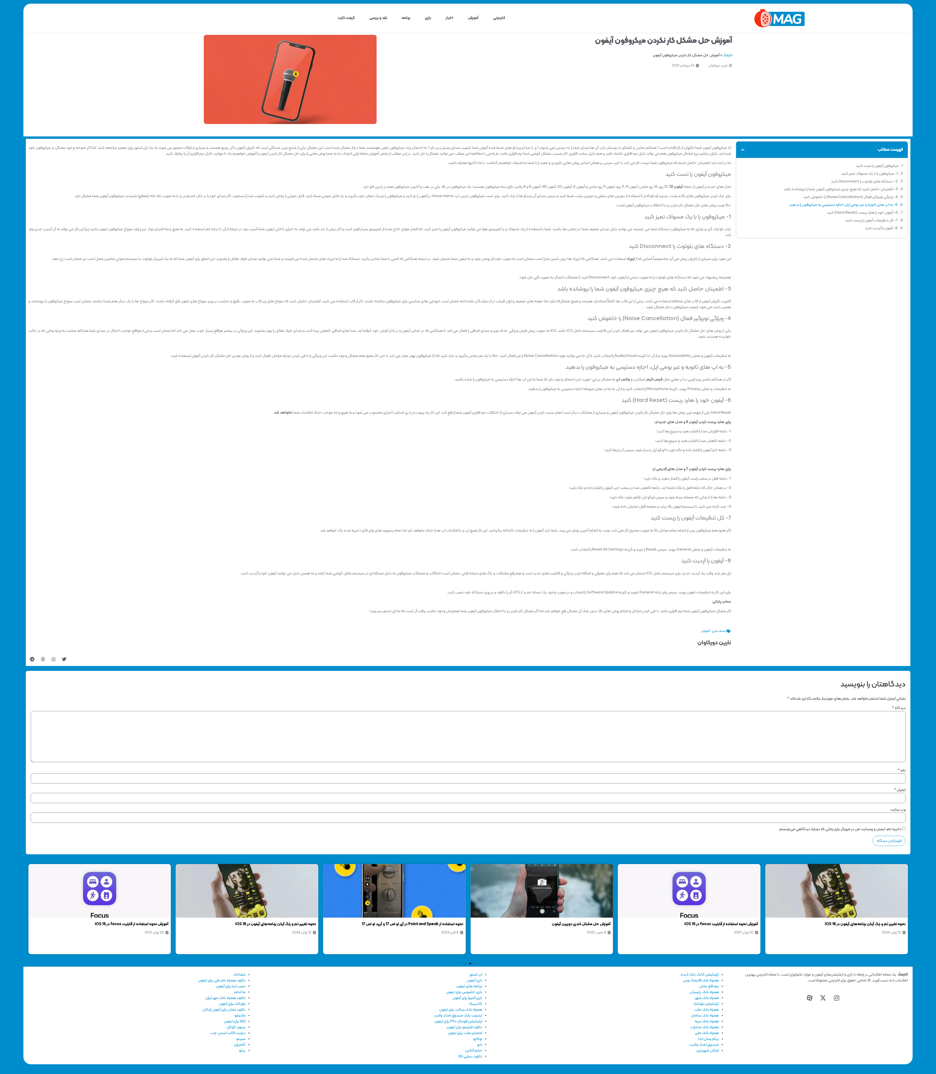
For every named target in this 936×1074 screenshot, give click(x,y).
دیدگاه (899, 708)
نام (902, 770)
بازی (428, 18)
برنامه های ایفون (469, 986)
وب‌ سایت (898, 810)
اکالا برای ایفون (234, 1021)
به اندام (239, 992)
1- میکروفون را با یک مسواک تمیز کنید (869, 174)
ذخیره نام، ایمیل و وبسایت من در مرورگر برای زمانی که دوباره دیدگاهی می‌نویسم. (840, 829)
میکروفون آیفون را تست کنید (877, 166)
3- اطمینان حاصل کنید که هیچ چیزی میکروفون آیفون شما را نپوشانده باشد (841, 189)
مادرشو (239, 1015)
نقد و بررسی (378, 18)
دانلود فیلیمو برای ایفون (464, 1027)
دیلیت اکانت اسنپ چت (227, 1033)
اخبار (449, 18)
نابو (479, 1045)
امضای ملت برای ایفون (465, 1033)
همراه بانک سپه (707, 1021)
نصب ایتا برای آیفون (230, 986)
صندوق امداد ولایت (704, 1045)
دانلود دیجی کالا (470, 1056)
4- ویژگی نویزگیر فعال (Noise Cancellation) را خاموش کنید (850, 197)
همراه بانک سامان (705, 1015)
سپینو (240, 1039)
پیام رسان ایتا (708, 1039)
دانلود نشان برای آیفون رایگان (223, 1010)
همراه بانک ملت (706, 1010)
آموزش (473, 18)
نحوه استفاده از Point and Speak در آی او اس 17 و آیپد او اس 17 (412, 924)
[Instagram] (836, 998)
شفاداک (239, 975)
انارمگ (727, 55)
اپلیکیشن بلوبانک (706, 1004)
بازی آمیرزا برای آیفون (467, 998)
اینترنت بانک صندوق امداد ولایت (458, 1015)
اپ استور (475, 975)
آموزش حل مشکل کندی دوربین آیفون (581, 924)
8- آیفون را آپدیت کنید (881, 228)
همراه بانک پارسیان (704, 992)
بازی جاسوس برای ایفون (464, 992)
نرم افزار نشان (709, 986)
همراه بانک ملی (707, 1033)
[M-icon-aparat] (810, 998)
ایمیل (900, 790)
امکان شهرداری (707, 1051)
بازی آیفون (474, 980)
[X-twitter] (823, 998)
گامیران (239, 1045)
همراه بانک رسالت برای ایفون (460, 1010)
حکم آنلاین (473, 1051)
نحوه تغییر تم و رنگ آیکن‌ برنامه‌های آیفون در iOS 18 (865, 924)
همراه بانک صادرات (704, 1027)
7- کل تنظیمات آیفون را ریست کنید (871, 220)
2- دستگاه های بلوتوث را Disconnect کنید (864, 181)
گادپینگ (475, 1004)
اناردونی (499, 18)
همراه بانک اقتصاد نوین (701, 980)
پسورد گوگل (235, 1027)
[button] (742, 150)
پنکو (242, 1051)
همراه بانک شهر (707, 998)
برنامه (406, 18)
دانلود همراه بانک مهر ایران (225, 998)
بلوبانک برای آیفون (232, 1004)
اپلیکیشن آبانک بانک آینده (700, 975)
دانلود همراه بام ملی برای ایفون (221, 980)
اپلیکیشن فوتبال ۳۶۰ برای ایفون (458, 1021)
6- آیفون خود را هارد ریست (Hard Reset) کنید (862, 213)
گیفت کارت (346, 18)
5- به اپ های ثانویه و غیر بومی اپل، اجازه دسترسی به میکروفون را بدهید (843, 205)
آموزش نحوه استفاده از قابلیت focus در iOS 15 (721, 924)
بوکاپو (477, 1039)
